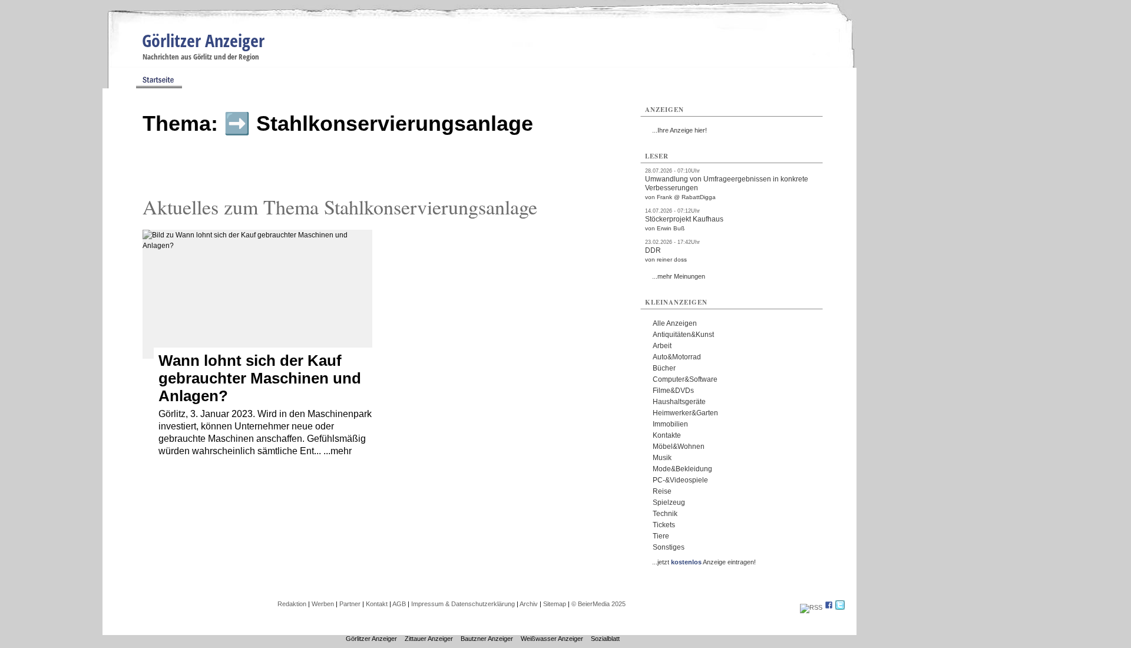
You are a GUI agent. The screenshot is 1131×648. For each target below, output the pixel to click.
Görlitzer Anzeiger (203, 40)
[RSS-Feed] (811, 607)
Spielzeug (669, 502)
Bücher (664, 368)
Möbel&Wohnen (679, 446)
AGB (399, 603)
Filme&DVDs (673, 391)
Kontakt (377, 603)
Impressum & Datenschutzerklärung (463, 603)
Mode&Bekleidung (682, 469)
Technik (665, 514)
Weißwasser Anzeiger (552, 638)
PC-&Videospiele (680, 480)
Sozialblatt (605, 638)
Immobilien (670, 424)
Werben (323, 603)
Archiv (529, 603)
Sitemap (554, 603)
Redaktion (291, 603)
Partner (350, 603)
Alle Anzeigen (675, 323)
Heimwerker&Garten (685, 413)
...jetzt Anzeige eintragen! (704, 562)
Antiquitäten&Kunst (683, 335)
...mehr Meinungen (678, 276)
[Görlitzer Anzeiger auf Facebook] (829, 607)
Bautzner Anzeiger (487, 638)
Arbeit (662, 346)
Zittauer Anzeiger (429, 638)
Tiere (661, 536)
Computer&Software (685, 379)
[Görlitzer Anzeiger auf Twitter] (840, 607)
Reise (662, 491)
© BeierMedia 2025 (598, 603)
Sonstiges (668, 547)
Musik (662, 458)
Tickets (664, 525)
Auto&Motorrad (677, 357)
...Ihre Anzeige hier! (679, 130)
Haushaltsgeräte (679, 402)
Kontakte (667, 435)
